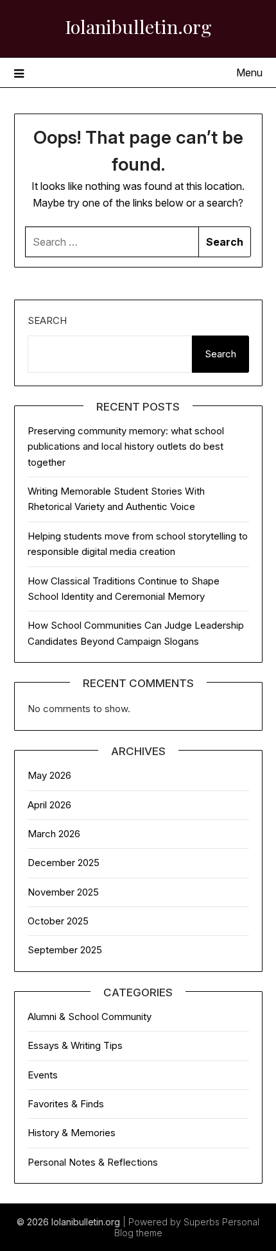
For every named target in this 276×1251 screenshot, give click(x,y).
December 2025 (63, 862)
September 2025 (65, 950)
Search (47, 320)
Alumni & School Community (89, 1016)
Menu (249, 72)
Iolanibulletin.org (138, 26)
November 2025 (63, 892)
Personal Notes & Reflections (93, 1162)
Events (43, 1075)
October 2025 (58, 921)
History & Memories (72, 1133)
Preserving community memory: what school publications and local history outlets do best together (126, 446)
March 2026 (54, 834)
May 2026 (49, 775)
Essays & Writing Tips (75, 1045)
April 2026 (49, 805)
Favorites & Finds (66, 1104)
